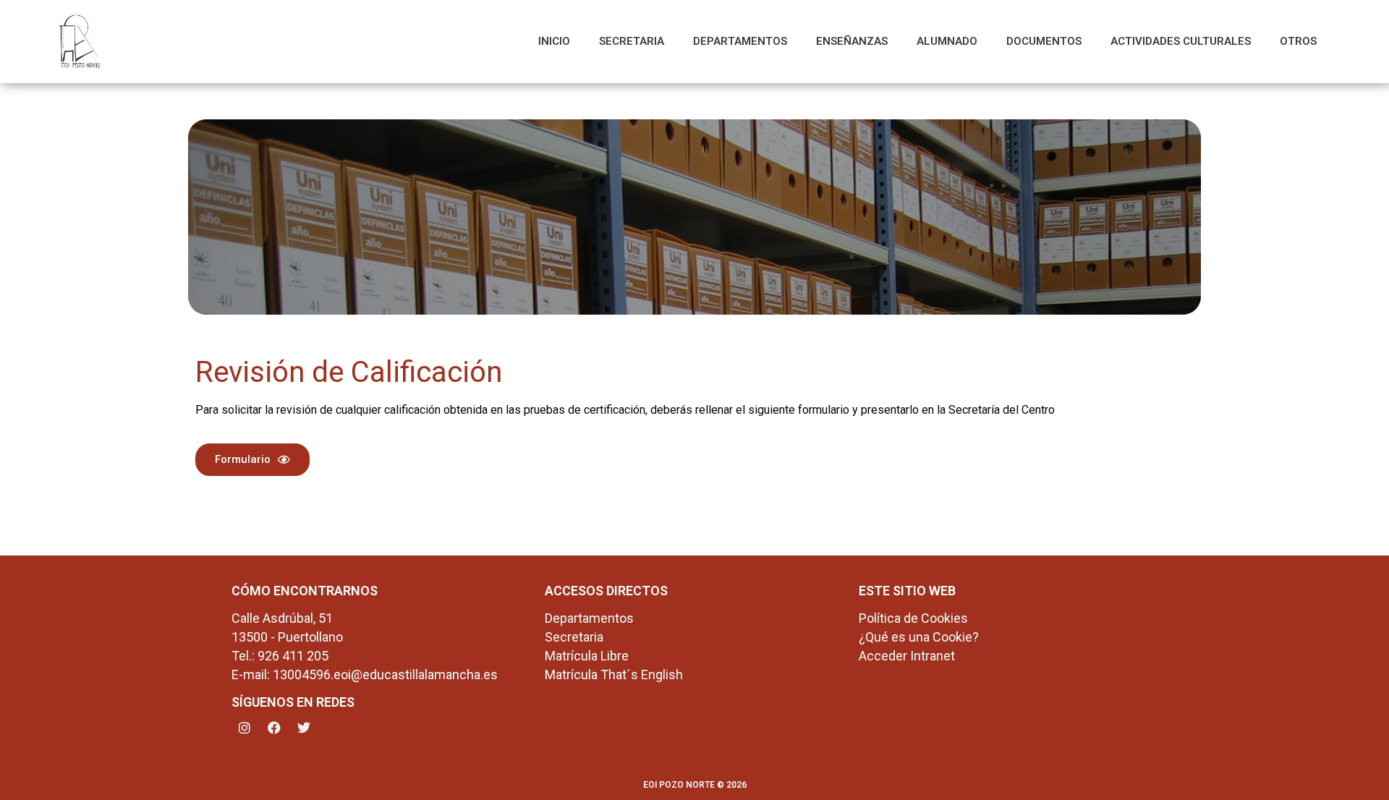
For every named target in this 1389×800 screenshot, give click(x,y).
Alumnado (947, 41)
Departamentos (740, 41)
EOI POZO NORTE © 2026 (695, 785)
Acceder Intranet (907, 655)
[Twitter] (304, 728)
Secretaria (631, 41)
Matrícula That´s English (614, 674)
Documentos (1044, 41)
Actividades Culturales (1180, 41)
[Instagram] (245, 728)
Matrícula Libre (587, 655)
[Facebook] (274, 728)
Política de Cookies (913, 618)
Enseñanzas (852, 41)
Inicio (554, 41)
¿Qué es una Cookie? (919, 636)
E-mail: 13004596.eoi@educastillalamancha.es (365, 674)
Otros (1298, 41)
